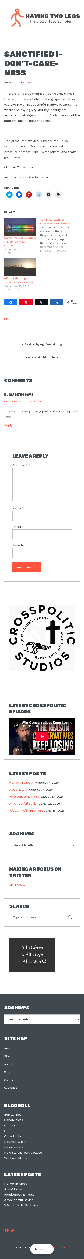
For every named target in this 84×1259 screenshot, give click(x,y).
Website (18, 545)
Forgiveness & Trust (24, 796)
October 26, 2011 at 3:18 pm (24, 401)
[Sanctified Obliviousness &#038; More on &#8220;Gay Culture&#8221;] (20, 227)
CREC (8, 1131)
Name (18, 508)
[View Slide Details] (42, 638)
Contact (9, 1079)
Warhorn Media (15, 1158)
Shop (7, 1072)
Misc (7, 319)
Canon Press (13, 1120)
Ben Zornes (12, 1114)
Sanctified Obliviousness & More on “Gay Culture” (20, 241)
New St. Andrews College (23, 1152)
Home (8, 1048)
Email (17, 527)
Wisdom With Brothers (26, 810)
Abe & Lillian (18, 789)
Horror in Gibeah (21, 782)
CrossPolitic (13, 1136)
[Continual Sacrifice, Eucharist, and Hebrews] (58, 235)
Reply (8, 425)
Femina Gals (13, 1147)
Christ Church (15, 1125)
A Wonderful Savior (23, 803)
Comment (21, 465)
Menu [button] (38, 1249)
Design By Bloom (59, 1247)
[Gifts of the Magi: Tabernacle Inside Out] (20, 267)
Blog (7, 1056)
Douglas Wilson (15, 1142)
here (53, 177)
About (8, 1064)
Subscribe (10, 1087)
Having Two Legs (43, 17)
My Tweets (17, 884)
